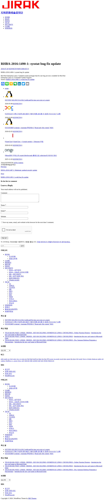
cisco (18, 359)
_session (15, 361)
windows (3, 361)
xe (12, 361)
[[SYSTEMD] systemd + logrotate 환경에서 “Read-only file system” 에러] (9, 124)
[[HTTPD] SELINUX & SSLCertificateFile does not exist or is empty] (9, 97)
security (80, 359)
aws (9, 359)
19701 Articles (18, 163)
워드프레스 (13, 301)
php (71, 359)
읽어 (42, 361)
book (11, 359)
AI (10, 284)
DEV (11, 291)
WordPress (8, 361)
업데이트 (27, 361)
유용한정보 (9, 311)
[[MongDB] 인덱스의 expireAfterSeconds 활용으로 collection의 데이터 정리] (9, 152)
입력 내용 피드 (10, 371)
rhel (77, 359)
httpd (31, 359)
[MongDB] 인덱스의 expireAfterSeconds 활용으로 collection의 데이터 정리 (31, 155)
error (26, 359)
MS (48, 359)
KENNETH (13, 69)
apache (5, 359)
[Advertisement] (52, 45)
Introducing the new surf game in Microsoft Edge (30, 342)
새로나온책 (13, 258)
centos (14, 359)
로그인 (7, 369)
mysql (61, 359)
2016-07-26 (4, 69)
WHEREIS (8, 28)
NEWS (7, 21)
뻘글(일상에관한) (11, 309)
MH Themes (32, 498)
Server (84, 359)
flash (28, 359)
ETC (10, 293)
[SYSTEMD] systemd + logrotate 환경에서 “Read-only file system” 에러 (29, 128)
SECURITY (9, 24)
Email (3, 211)
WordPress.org (9, 376)
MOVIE (7, 264)
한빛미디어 (51, 361)
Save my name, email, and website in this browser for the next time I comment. (28, 222)
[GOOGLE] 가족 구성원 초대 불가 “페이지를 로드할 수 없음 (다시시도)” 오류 (32, 114)
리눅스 (11, 299)
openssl (68, 359)
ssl (87, 359)
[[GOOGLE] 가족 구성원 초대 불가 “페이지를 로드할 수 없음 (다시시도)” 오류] (9, 110)
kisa (43, 359)
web (102, 359)
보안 (23, 361)
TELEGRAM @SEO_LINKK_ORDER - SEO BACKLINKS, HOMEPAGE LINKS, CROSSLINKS (39, 336)
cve (20, 359)
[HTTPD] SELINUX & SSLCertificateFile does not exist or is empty (27, 100)
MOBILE (8, 262)
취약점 (46, 361)
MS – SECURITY (15, 274)
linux (45, 359)
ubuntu (89, 359)
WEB (11, 297)
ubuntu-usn (94, 359)
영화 (31, 361)
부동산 (7, 307)
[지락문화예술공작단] (21, 8)
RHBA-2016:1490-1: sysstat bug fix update (20, 79)
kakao (40, 359)
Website (3, 216)
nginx (64, 359)
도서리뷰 (12, 256)
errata (7, 88)
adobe (2, 359)
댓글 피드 (8, 373)
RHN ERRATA (22, 69)
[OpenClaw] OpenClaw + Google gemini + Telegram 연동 (24, 141)
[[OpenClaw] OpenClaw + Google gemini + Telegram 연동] (9, 138)
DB (10, 289)
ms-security (57, 359)
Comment (4, 193)
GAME (7, 26)
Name (3, 205)
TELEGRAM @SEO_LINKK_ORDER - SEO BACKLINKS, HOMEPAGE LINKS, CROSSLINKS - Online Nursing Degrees (47, 333)
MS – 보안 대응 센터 (16, 276)
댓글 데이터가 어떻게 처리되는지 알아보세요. (53, 242)
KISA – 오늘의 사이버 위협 (18, 272)
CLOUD (12, 287)
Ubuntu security (14, 280)
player (74, 359)
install (34, 359)
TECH (7, 23)
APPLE (11, 286)
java (37, 359)
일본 (39, 361)
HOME (7, 17)
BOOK (7, 254)
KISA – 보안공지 (15, 270)
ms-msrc (51, 359)
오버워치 (35, 361)
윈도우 (11, 303)
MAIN (7, 19)
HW (10, 295)
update (99, 359)
